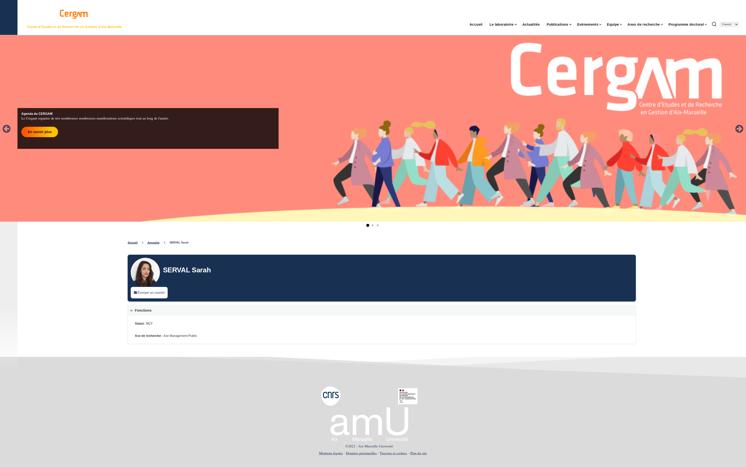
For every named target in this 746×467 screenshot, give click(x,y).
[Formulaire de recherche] (714, 24)
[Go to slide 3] (378, 225)
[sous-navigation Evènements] (602, 24)
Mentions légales (331, 453)
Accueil (133, 242)
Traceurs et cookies (393, 453)
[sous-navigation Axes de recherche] (664, 24)
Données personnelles (361, 453)
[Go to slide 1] (368, 225)
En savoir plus (40, 132)
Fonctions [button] (143, 310)
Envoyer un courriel (151, 292)
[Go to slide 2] (373, 225)
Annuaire (153, 242)
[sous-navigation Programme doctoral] (708, 24)
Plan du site (418, 453)
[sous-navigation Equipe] (623, 24)
